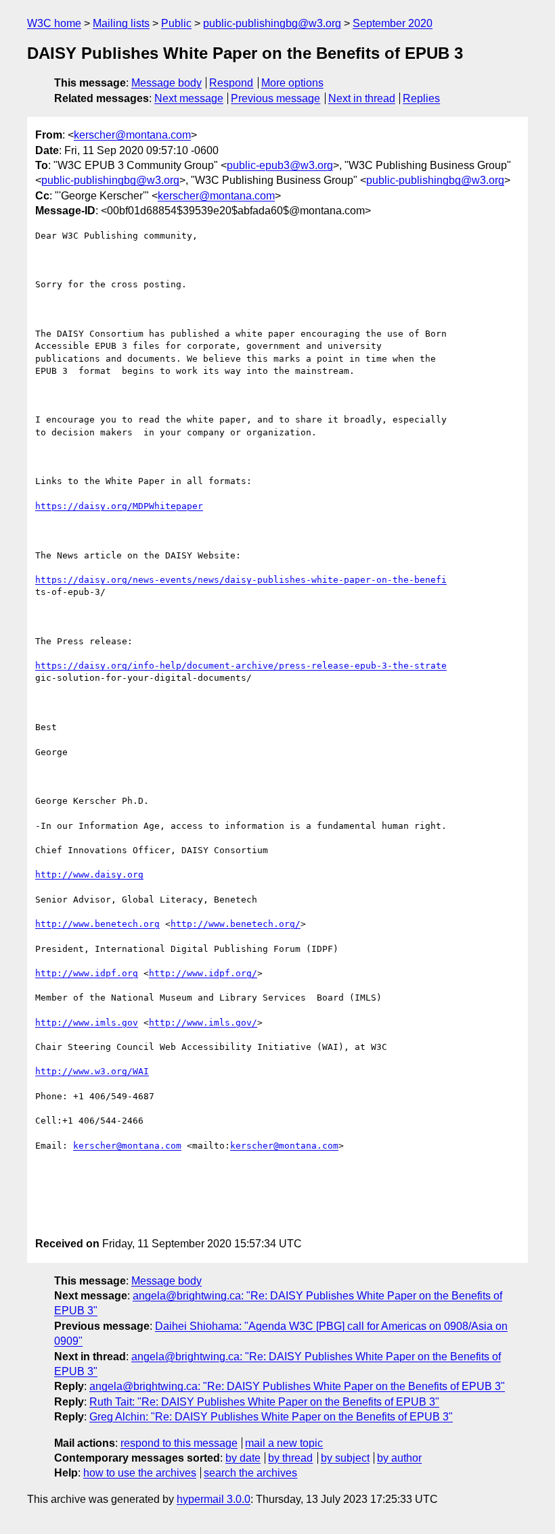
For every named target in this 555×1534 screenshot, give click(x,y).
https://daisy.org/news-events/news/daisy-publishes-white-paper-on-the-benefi (241, 580)
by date (243, 1458)
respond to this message (179, 1443)
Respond (231, 83)
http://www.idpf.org (86, 973)
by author (399, 1458)
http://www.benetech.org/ (236, 924)
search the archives (250, 1473)
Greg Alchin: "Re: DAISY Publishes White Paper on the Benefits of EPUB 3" (271, 1416)
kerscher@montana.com (132, 135)
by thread (290, 1458)
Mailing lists (121, 23)
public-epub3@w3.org (280, 165)
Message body (166, 83)
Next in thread (361, 98)
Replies (421, 98)
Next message (188, 98)
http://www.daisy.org (89, 874)
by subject (345, 1458)
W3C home (54, 23)
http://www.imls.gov (86, 1022)
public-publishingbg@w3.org (272, 23)
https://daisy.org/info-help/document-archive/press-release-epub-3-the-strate (241, 666)
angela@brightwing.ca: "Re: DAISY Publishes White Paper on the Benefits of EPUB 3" (297, 1386)
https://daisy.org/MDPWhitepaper (119, 506)
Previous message (275, 98)
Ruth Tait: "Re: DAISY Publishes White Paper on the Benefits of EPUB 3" (264, 1402)
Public (176, 23)
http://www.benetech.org (97, 924)
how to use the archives (139, 1473)
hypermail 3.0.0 (213, 1499)
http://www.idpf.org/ (203, 973)
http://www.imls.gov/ (203, 1022)
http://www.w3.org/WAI (92, 1071)
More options (292, 83)
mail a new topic (284, 1443)
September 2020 (392, 23)
